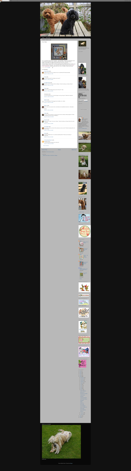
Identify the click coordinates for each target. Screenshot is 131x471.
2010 (81, 376)
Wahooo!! (81, 411)
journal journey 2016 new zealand (86, 263)
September (82, 381)
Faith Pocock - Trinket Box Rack (86, 249)
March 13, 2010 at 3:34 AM (48, 130)
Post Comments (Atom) (50, 151)
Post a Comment (46, 145)
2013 (81, 372)
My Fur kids (48, 37)
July (81, 384)
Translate (86, 101)
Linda (81, 278)
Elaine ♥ (45, 105)
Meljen (81, 401)
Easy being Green (85, 273)
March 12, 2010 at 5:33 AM (48, 102)
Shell (80, 254)
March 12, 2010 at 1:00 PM (48, 123)
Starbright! (82, 400)
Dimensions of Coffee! (83, 393)
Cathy (45, 113)
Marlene (45, 99)
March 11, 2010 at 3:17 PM (48, 73)
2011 (80, 375)
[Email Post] (52, 67)
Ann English (46, 126)
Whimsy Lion (82, 392)
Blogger (71, 463)
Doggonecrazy (46, 5)
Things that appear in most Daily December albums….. (84, 269)
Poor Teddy (82, 404)
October (81, 380)
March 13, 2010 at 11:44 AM (48, 143)
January (81, 414)
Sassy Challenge (83, 409)
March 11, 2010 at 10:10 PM (48, 96)
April (81, 388)
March (81, 389)
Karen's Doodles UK (83, 407)
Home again (82, 408)
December (82, 377)
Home (43, 37)
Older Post (74, 149)
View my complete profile (83, 128)
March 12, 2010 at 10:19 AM (49, 116)
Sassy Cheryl (46, 71)
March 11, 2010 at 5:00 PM (48, 79)
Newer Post (44, 149)
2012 (81, 373)
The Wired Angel (47, 82)
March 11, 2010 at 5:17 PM (48, 85)
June (81, 385)
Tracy (81, 247)
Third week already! (83, 397)
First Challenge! (82, 405)
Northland (81, 396)
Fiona (81, 261)
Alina (45, 133)
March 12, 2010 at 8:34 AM (48, 110)
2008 (81, 417)
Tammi (45, 88)
